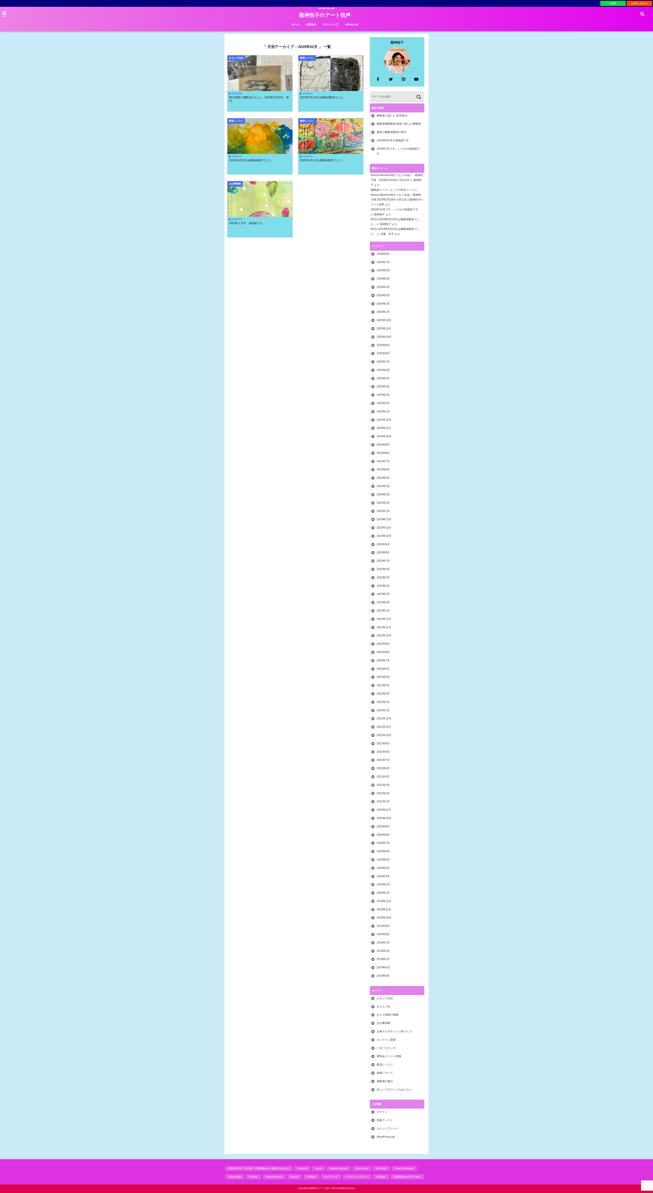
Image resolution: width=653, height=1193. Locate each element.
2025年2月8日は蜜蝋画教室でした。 (251, 160)
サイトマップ (330, 24)
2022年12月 (384, 619)
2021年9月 (383, 743)
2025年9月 (383, 345)
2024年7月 (383, 461)
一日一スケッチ (386, 1048)
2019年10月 (384, 917)
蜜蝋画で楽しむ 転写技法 (392, 115)
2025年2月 (383, 403)
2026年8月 (383, 253)
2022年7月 (383, 660)
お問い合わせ (639, 3)
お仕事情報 (383, 1023)
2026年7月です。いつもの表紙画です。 (398, 151)
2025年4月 (383, 386)
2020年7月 (383, 842)
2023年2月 (383, 602)
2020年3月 (383, 876)
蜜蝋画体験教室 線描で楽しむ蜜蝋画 (399, 123)
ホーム (295, 24)
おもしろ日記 (385, 998)
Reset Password (274, 1176)
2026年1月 (383, 311)
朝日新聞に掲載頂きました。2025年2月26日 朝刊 (259, 99)
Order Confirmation (404, 1168)
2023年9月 (383, 544)
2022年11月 (384, 627)
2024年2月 (383, 502)
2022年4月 (383, 685)
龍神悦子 (397, 42)
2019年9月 (383, 925)
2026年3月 (383, 295)
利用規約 (381, 1176)
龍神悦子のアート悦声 (325, 15)
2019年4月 (383, 967)
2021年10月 (384, 735)
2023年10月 (384, 536)
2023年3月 (383, 594)
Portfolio (253, 1176)
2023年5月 (383, 577)
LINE (613, 3)
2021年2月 (383, 793)
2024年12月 (384, 419)
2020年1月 (383, 892)
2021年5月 (383, 776)
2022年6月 (383, 668)
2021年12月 (384, 718)
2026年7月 (383, 262)
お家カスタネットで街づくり (394, 1031)
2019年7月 (383, 942)
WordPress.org (386, 1136)
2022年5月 (383, 676)
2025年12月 (384, 320)
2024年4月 (383, 486)
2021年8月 (383, 751)
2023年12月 (384, 519)
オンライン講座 (386, 1039)
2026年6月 (383, 270)
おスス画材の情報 (387, 1014)
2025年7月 (383, 361)
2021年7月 (383, 759)
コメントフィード (387, 1128)
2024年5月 (383, 477)
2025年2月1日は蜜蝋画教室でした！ (322, 160)
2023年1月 (383, 610)
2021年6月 (383, 768)
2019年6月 (383, 950)
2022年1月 (383, 710)
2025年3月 (383, 394)
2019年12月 (384, 901)
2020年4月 (383, 867)
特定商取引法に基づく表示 (407, 1176)
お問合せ (311, 24)
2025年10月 (384, 336)
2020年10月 (384, 818)
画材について (385, 1072)
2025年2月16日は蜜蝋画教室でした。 (323, 97)
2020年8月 (383, 834)
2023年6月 (383, 569)
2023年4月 (383, 585)
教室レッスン (385, 1064)
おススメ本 (383, 1006)
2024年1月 (383, 511)
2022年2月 (383, 701)
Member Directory (339, 1168)
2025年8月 (383, 353)
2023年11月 (384, 527)
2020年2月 (383, 884)
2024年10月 (384, 436)
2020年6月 (383, 851)
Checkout (302, 1168)
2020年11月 (384, 809)
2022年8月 (383, 652)
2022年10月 (384, 635)
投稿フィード (385, 1120)
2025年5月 (383, 378)
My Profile (381, 1168)
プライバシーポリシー (357, 1176)
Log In (318, 1168)
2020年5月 (383, 859)
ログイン (382, 1111)
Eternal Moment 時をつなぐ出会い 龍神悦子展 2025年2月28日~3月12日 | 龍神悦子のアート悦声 (397, 199)
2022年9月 (383, 643)
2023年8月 (383, 552)
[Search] (419, 97)
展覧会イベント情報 (389, 1056)
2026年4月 (383, 287)
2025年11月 (384, 328)
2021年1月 (383, 801)
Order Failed (235, 1176)
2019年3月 (383, 975)
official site (351, 24)
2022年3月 (383, 693)
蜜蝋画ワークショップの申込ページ (392, 189)
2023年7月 (383, 560)
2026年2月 (383, 303)
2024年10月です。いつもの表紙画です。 (396, 209)
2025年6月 (383, 370)
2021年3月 (383, 784)
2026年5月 (383, 278)
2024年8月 (383, 453)
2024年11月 (384, 428)
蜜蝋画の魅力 (385, 1081)
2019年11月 (384, 909)
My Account (362, 1168)
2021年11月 (384, 726)
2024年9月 (383, 444)
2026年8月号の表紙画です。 (394, 140)
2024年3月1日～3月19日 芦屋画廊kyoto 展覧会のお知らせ (259, 1168)
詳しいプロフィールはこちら (394, 1089)
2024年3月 (383, 494)
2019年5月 (383, 959)
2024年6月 (383, 469)
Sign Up (294, 1176)
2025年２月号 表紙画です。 (247, 223)
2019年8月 (383, 934)
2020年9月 (383, 826)
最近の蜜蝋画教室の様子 (392, 132)
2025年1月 (383, 411)
